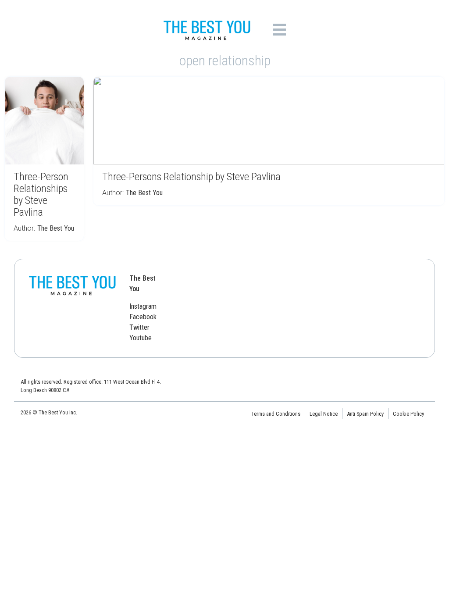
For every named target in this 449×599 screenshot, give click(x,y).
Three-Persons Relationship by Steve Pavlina (191, 177)
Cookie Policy (408, 413)
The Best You (55, 228)
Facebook (143, 317)
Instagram (143, 306)
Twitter (139, 327)
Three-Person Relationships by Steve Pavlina (41, 194)
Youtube (140, 338)
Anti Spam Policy (365, 413)
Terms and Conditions (275, 413)
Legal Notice (324, 413)
